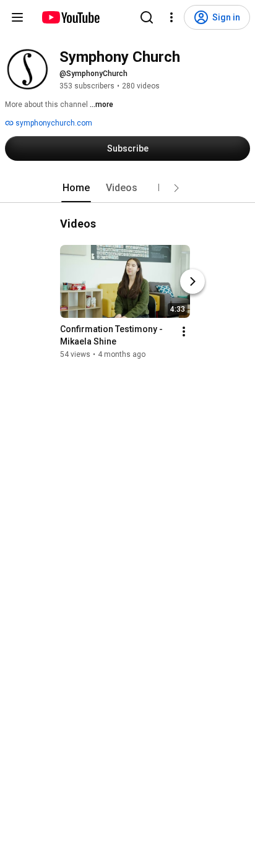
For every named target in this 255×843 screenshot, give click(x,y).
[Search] (146, 17)
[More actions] (183, 331)
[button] (176, 188)
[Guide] (17, 17)
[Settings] (171, 17)
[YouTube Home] (70, 17)
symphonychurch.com (53, 123)
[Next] (192, 281)
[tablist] (127, 188)
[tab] (76, 188)
